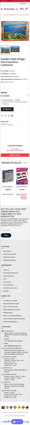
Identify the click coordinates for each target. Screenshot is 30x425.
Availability (6, 96)
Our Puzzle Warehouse (10, 273)
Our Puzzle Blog (8, 285)
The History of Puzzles (10, 301)
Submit (6, 235)
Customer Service (9, 257)
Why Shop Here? (8, 276)
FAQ (4, 279)
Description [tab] (4, 121)
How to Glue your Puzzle (11, 304)
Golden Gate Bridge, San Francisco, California (13, 62)
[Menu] (1, 9)
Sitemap (6, 291)
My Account (7, 251)
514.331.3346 (18, 341)
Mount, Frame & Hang (10, 307)
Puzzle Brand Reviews (10, 322)
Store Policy (7, 282)
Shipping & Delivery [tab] (7, 125)
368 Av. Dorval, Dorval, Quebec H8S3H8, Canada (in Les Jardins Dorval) (14, 386)
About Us (6, 270)
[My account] (23, 9)
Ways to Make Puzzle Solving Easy (14, 319)
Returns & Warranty (9, 254)
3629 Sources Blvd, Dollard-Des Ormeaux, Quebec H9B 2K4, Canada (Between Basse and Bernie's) (16, 352)
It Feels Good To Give (10, 288)
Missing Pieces (7, 313)
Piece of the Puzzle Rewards (12, 316)
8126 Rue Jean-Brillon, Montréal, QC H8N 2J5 (15, 371)
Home (1, 15)
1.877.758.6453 (9, 341)
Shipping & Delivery (9, 260)
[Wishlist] (20, 9)
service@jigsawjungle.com (12, 346)
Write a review (15, 155)
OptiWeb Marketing (19, 416)
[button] (23, 163)
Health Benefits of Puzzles (11, 310)
